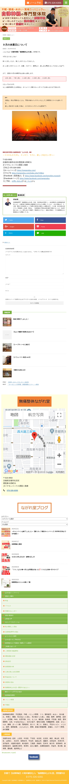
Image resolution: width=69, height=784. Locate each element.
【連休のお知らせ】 (19, 370)
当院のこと (7, 242)
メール (7, 284)
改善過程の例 (9, 666)
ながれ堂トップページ (12, 593)
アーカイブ (5, 522)
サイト (7, 290)
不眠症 (7, 705)
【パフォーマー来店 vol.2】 (22, 357)
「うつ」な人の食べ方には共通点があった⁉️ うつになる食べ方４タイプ (35, 569)
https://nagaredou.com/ (26, 170)
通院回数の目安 (10, 656)
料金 (6, 600)
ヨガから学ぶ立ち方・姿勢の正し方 (23, 557)
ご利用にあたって (10, 646)
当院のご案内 (9, 596)
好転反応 (8, 661)
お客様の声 (8, 619)
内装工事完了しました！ (21, 319)
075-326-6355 (12, 490)
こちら (28, 181)
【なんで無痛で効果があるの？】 (24, 332)
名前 (7, 277)
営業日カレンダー (11, 611)
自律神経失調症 (10, 695)
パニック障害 (9, 699)
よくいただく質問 (10, 636)
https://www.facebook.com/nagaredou (34, 178)
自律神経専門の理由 (11, 632)
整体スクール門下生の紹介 (13, 692)
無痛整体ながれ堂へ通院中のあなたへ (17, 687)
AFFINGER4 (64, 780)
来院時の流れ (9, 682)
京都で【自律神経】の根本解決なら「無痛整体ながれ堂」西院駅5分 (34, 773)
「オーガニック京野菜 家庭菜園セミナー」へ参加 (23, 384)
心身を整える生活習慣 (12, 672)
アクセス (8, 606)
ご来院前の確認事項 (11, 651)
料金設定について (11, 677)
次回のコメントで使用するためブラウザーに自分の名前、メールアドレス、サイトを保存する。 (32, 299)
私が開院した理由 (11, 626)
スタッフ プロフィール (12, 622)
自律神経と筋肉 (17, 544)
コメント (7, 254)
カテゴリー (5, 516)
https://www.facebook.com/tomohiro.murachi (42, 176)
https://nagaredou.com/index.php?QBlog (28, 173)
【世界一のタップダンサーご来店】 (18, 382)
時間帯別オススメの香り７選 (21, 582)
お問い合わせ (17, 181)
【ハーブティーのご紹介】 (21, 344)
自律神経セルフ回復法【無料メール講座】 (18, 643)
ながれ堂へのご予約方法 (13, 639)
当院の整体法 (9, 615)
